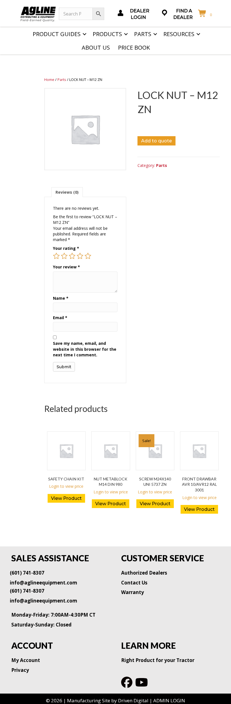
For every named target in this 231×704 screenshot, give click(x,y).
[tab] (67, 192)
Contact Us (134, 582)
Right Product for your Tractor (157, 660)
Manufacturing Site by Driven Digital (107, 700)
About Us (96, 47)
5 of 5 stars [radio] (88, 256)
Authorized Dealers (144, 573)
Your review (66, 267)
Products (107, 34)
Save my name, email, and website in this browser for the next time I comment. (84, 349)
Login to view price (66, 486)
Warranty (132, 592)
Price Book (134, 47)
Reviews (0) (67, 192)
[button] (84, 34)
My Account (25, 660)
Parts (142, 34)
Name (60, 298)
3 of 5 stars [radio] (72, 256)
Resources (178, 34)
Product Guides (57, 34)
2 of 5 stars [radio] (64, 256)
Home (49, 79)
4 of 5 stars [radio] (80, 256)
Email (60, 317)
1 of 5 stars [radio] (56, 256)
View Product (66, 498)
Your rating (66, 248)
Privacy (20, 670)
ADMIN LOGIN (169, 700)
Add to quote (156, 141)
